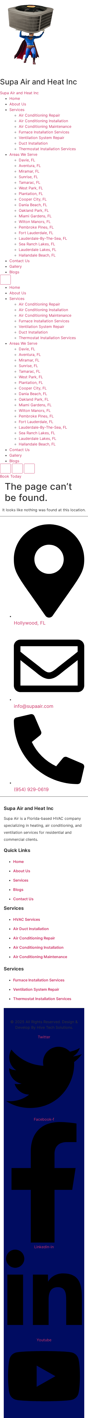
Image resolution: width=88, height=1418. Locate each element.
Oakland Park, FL (34, 210)
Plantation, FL (31, 193)
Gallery (15, 266)
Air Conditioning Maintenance (45, 126)
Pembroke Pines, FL (36, 227)
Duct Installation (33, 143)
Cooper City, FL (33, 199)
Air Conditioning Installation (43, 120)
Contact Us (19, 260)
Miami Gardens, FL (35, 216)
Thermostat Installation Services (47, 148)
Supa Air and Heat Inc (19, 92)
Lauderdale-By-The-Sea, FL (43, 238)
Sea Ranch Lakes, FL (37, 244)
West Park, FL (31, 188)
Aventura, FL (30, 165)
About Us (17, 104)
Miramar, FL (29, 171)
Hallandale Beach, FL (37, 255)
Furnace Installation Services (44, 132)
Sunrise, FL (28, 176)
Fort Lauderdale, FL (36, 232)
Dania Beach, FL (33, 204)
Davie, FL (27, 160)
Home (14, 98)
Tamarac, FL (29, 182)
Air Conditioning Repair (39, 115)
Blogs (14, 272)
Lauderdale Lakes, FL (37, 249)
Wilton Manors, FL (35, 221)
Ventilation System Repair (41, 137)
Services (16, 109)
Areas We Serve (23, 154)
